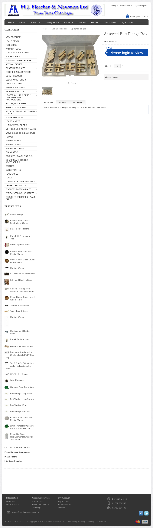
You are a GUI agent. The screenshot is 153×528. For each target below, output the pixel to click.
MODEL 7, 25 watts (19, 374)
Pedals (9, 137)
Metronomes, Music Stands (21, 129)
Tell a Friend (77, 102)
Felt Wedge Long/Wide (21, 393)
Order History (64, 504)
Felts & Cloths (14, 84)
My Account (127, 22)
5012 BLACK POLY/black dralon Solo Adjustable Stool (20, 366)
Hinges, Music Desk (16, 104)
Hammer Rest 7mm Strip (22, 387)
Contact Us (35, 22)
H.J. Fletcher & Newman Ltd (53, 522)
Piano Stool (12, 152)
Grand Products (15, 91)
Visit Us (82, 22)
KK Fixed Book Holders (21, 280)
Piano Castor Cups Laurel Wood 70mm (22, 261)
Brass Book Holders (19, 229)
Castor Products (15, 68)
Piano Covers (13, 144)
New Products (14, 37)
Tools (9, 178)
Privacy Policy (52, 22)
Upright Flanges (78, 29)
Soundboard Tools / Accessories (17, 161)
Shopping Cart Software (96, 522)
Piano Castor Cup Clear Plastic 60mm (21, 418)
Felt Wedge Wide (18, 405)
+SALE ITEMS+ (13, 41)
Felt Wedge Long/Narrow (22, 399)
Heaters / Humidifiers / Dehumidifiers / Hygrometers (18, 97)
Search (10, 22)
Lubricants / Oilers (16, 125)
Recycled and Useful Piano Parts (21, 198)
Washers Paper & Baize (18, 189)
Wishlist (61, 507)
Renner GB (11, 45)
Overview (48, 102)
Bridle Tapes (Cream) (20, 244)
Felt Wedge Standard (20, 411)
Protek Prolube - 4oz (20, 339)
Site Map (36, 507)
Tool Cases (12, 174)
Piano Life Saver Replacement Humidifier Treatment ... (21, 437)
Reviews (62, 102)
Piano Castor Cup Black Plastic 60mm (21, 252)
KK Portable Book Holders (22, 273)
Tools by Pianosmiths (18, 53)
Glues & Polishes (15, 87)
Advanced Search (40, 504)
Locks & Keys (13, 121)
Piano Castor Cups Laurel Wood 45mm (22, 298)
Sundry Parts (13, 170)
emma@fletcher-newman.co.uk (25, 512)
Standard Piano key (19, 305)
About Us (68, 22)
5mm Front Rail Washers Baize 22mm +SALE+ (22, 427)
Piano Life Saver (15, 148)
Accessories (13, 57)
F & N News (110, 22)
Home (22, 22)
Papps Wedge (16, 214)
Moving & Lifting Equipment (21, 133)
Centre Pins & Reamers (18, 72)
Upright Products (16, 185)
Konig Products (14, 117)
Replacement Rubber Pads (20, 332)
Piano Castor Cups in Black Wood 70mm (20, 221)
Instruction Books (16, 107)
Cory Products (14, 76)
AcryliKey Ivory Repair (18, 60)
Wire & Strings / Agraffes (20, 193)
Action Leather (14, 64)
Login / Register (140, 5)
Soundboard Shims (19, 311)
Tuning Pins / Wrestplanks (20, 182)
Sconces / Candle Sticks (19, 156)
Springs (10, 166)
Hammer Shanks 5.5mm (21, 346)
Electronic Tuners (16, 80)
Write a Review (111, 77)
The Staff (95, 22)
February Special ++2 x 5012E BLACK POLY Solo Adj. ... (20, 355)
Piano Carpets (14, 141)
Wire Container (17, 380)
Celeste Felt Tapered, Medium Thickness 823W (22, 290)
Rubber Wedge (17, 268)
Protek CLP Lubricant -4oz (20, 237)
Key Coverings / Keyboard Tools (20, 112)
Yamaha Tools (13, 49)
